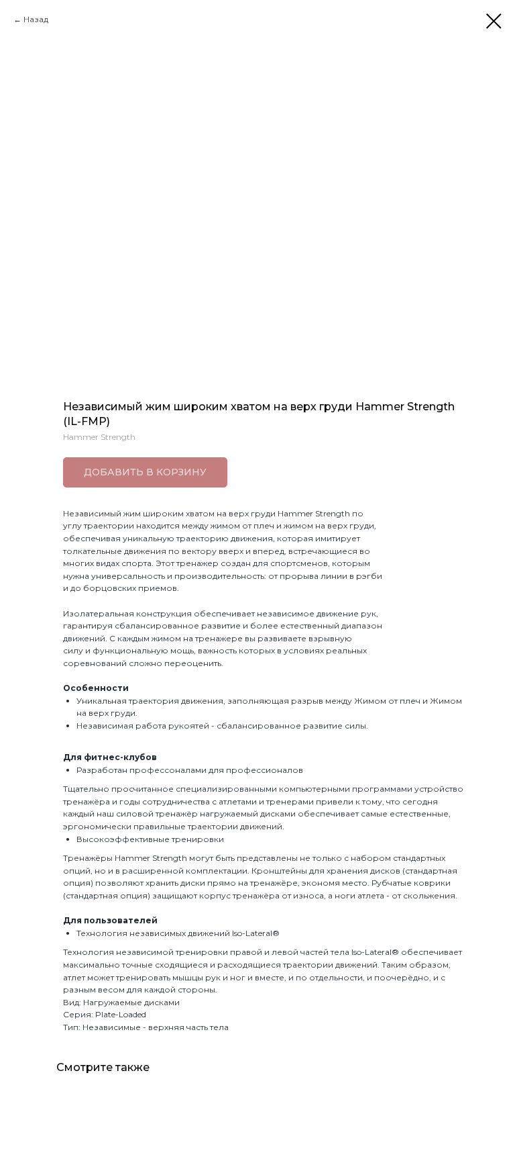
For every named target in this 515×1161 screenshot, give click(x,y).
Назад (35, 19)
